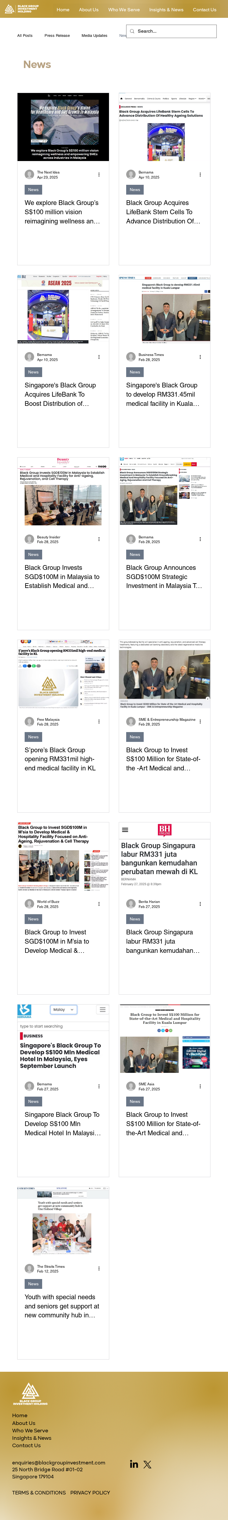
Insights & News (31, 1438)
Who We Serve (30, 1431)
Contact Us (26, 1445)
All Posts (25, 35)
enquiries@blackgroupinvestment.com (58, 1463)
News (124, 35)
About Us (23, 1423)
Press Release (57, 35)
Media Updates (94, 35)
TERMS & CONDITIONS (39, 1493)
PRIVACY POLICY (90, 1493)
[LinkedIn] (134, 1464)
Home (19, 1415)
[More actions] (100, 174)
